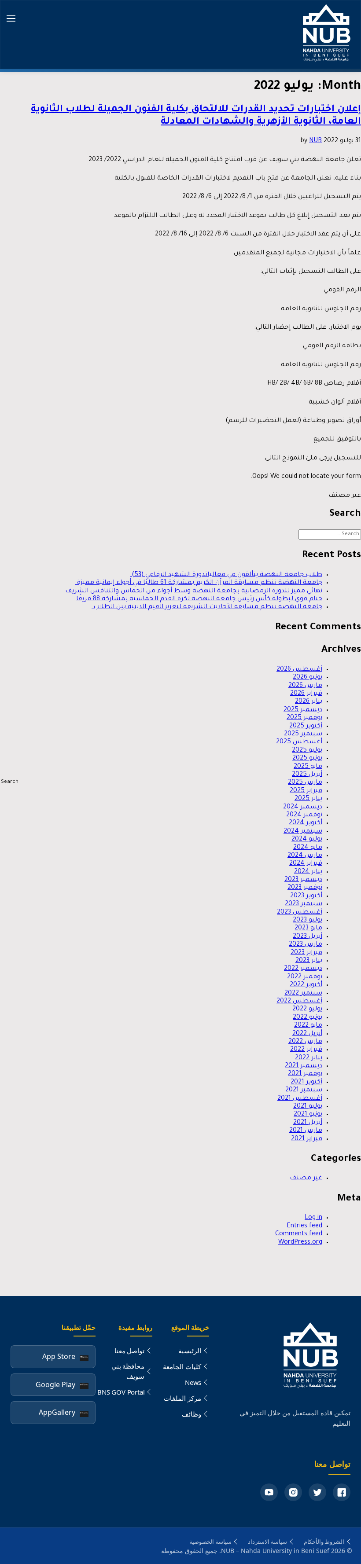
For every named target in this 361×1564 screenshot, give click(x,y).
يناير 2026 (308, 701)
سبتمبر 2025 (303, 734)
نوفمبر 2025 (304, 718)
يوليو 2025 (307, 750)
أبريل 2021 (307, 1123)
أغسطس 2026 (299, 669)
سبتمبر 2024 (303, 831)
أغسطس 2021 (299, 1098)
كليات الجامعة (182, 1366)
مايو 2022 (308, 1025)
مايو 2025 (308, 767)
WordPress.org (300, 1242)
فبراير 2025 (306, 791)
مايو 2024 (307, 848)
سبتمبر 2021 (303, 1090)
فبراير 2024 (305, 863)
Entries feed (304, 1226)
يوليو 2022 (307, 1009)
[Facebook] (341, 1492)
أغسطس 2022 (299, 1001)
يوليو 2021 (307, 1106)
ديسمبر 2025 (303, 710)
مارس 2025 (305, 782)
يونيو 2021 (308, 1114)
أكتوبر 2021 (306, 1082)
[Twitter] (317, 1492)
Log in (313, 1218)
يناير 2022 (308, 1058)
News (193, 1382)
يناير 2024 (308, 872)
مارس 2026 (305, 686)
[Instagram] (293, 1492)
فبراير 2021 (306, 1139)
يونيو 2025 (307, 758)
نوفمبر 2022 (304, 977)
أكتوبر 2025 (305, 726)
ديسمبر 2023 (303, 880)
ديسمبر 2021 (303, 1066)
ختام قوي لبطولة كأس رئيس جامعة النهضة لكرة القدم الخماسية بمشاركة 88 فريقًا (199, 599)
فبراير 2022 (306, 1050)
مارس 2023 (305, 944)
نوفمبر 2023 (304, 888)
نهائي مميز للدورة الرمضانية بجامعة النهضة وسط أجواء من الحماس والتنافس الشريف (192, 591)
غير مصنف (306, 1178)
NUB (315, 141)
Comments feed (298, 1234)
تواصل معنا (129, 1350)
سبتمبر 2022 (303, 993)
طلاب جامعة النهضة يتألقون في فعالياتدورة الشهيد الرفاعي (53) (226, 575)
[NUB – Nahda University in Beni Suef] (324, 34)
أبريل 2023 (307, 936)
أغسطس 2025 (299, 742)
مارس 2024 (304, 855)
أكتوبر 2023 (306, 896)
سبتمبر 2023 (303, 904)
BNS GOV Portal (120, 1392)
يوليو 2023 (307, 920)
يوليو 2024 (306, 839)
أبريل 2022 (307, 1034)
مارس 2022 (305, 1042)
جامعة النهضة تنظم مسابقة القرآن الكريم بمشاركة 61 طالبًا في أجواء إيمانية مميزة (198, 583)
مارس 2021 (305, 1130)
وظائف (191, 1414)
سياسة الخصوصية (210, 1542)
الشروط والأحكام (324, 1542)
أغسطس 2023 (299, 912)
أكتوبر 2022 (306, 985)
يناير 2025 (308, 799)
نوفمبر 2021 (305, 1074)
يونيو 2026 (307, 677)
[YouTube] (269, 1492)
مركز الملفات (182, 1398)
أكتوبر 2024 (305, 823)
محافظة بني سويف (128, 1371)
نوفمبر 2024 (304, 815)
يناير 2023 (308, 961)
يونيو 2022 (307, 1017)
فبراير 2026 (306, 694)
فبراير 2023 (306, 953)
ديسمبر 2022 (303, 969)
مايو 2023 (308, 928)
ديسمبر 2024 (302, 807)
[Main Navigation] (11, 19)
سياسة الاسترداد (267, 1542)
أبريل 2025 (307, 774)
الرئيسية (189, 1350)
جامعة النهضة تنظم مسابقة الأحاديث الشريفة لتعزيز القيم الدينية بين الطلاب (207, 607)
